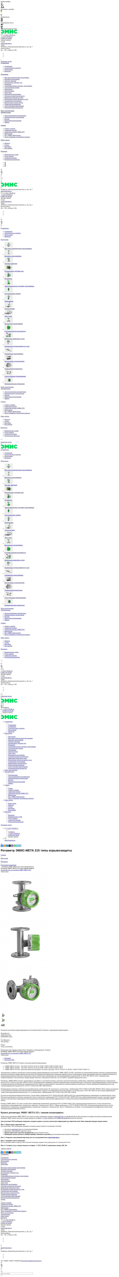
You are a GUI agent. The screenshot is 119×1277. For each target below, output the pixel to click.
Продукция (4, 74)
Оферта (6, 122)
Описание (7, 1058)
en (1, 171)
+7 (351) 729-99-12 (9, 35)
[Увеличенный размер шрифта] (2, 7)
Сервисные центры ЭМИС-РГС (14, 132)
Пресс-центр (5, 140)
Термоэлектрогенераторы (12, 104)
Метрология (8, 133)
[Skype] (17, 846)
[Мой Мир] (7, 846)
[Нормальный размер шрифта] (2, 5)
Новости (7, 143)
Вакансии (7, 71)
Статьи (6, 145)
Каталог (7, 119)
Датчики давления (10, 81)
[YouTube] (5, 166)
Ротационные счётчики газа (13, 82)
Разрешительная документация (14, 117)
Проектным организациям (12, 120)
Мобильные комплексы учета (13, 97)
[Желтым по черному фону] (1, 13)
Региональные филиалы (12, 159)
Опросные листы (6, 61)
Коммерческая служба (11, 154)
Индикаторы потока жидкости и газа (16, 99)
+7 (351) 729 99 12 (48, 1118)
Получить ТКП (9, 1060)
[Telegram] (5, 164)
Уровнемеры (8, 89)
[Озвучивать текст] (2, 25)
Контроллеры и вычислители (13, 102)
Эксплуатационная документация (15, 115)
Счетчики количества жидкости (14, 96)
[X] (10, 846)
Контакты (4, 151)
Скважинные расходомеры (12, 101)
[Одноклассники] (4, 846)
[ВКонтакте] (5, 163)
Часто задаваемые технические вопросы (17, 137)
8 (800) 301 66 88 (62, 1118)
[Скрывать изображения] (2, 21)
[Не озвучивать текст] (2, 27)
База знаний (8, 148)
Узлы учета (8, 92)
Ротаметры (7, 84)
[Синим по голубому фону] (1, 15)
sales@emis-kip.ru (6, 43)
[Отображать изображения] (2, 19)
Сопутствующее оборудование (14, 106)
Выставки (7, 146)
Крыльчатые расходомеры (12, 94)
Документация (6, 112)
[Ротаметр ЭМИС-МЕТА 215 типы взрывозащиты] (24, 918)
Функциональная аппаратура (13, 107)
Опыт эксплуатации (7, 111)
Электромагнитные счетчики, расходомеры (18, 86)
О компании (5, 63)
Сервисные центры (10, 130)
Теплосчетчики (9, 91)
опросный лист (59, 1116)
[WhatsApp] (15, 846)
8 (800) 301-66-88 (6, 38)
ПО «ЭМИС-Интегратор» (12, 135)
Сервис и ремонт (9, 128)
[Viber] (12, 846)
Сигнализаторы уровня (11, 87)
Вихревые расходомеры (12, 79)
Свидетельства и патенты (12, 68)
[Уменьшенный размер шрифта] (2, 3)
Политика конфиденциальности (31, 1261)
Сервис (3, 125)
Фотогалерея (8, 69)
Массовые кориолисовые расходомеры (16, 77)
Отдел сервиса (9, 156)
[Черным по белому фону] (1, 11)
